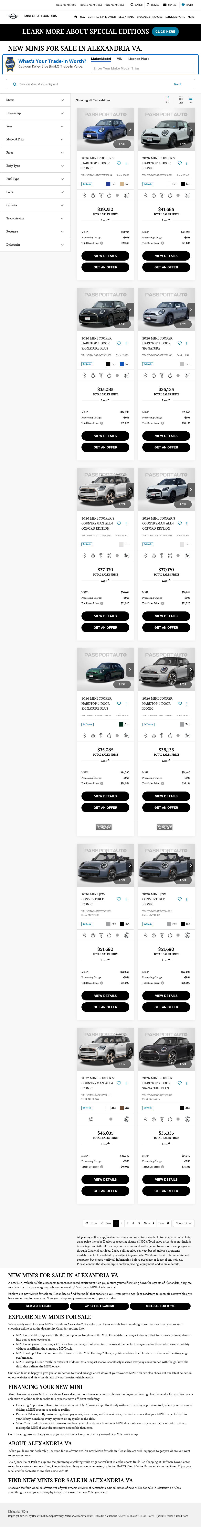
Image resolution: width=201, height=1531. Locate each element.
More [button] (191, 16)
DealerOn (37, 1516)
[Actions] (125, 163)
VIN (119, 59)
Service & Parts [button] (175, 16)
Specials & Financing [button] (150, 16)
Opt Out (160, 1516)
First (92, 1223)
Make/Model (101, 59)
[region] (105, 237)
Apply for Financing (99, 1306)
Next (148, 1223)
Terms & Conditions (177, 1516)
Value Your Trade (27, 1423)
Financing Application (30, 1405)
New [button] (82, 16)
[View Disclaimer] (117, 195)
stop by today (52, 1492)
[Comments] (126, 195)
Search (177, 84)
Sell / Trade (126, 16)
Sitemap (49, 1516)
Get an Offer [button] (105, 267)
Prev (107, 1223)
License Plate (138, 59)
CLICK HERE (165, 31)
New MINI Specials (38, 1306)
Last (162, 1223)
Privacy (59, 1516)
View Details (105, 256)
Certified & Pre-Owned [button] (102, 16)
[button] (130, 129)
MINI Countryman (27, 1344)
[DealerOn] (18, 1511)
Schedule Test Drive (160, 1306)
